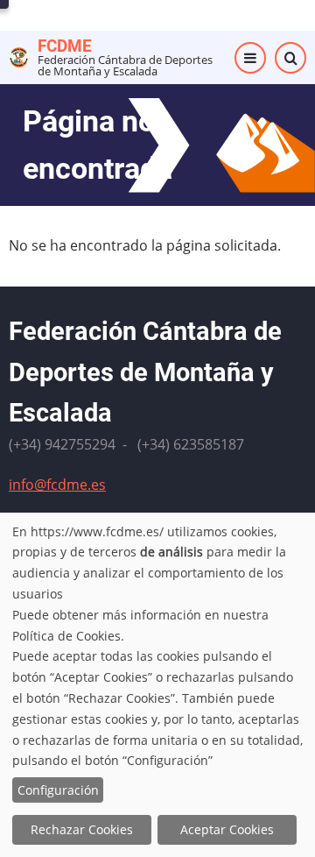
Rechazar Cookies (82, 829)
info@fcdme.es (57, 484)
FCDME (65, 46)
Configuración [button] (58, 790)
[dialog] (157, 685)
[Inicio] (19, 56)
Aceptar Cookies (227, 829)
